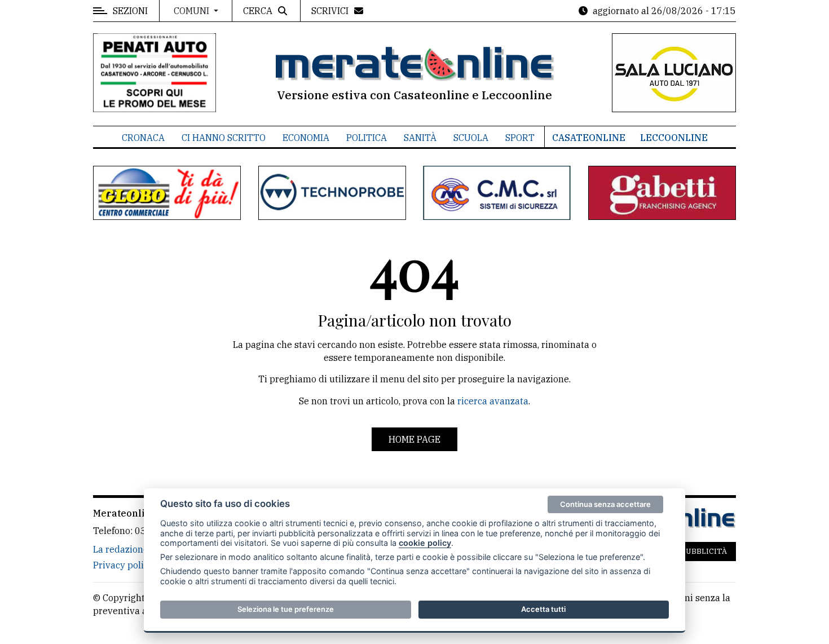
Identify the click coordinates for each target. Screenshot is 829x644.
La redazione (120, 549)
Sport (520, 137)
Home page (414, 439)
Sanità (420, 137)
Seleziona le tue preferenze (285, 609)
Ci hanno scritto (224, 137)
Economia (306, 137)
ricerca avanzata (492, 401)
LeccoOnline (674, 137)
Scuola (470, 137)
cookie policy (425, 543)
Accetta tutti (543, 609)
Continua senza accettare (605, 504)
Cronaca (143, 137)
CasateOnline (588, 137)
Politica (366, 137)
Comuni (192, 10)
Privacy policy (123, 565)
